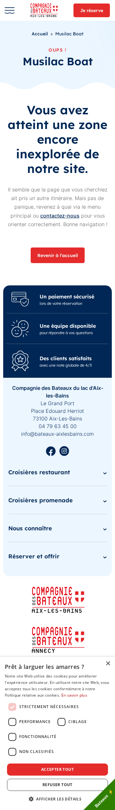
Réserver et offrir (33, 556)
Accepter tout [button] (57, 769)
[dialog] (57, 733)
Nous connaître (30, 528)
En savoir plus (74, 695)
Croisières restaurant (39, 472)
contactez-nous (60, 215)
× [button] (107, 663)
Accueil (40, 34)
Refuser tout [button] (57, 784)
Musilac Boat (69, 33)
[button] (57, 799)
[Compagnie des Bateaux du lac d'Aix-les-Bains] (46, 10)
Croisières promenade (40, 500)
